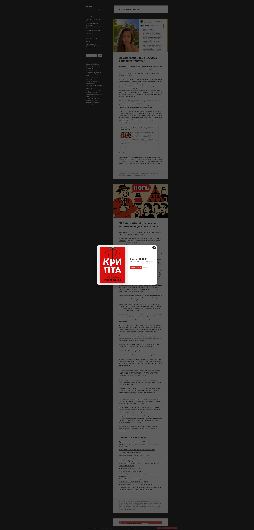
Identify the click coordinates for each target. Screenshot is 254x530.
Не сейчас (133, 271)
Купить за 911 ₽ (136, 267)
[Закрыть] (154, 247)
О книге (145, 267)
